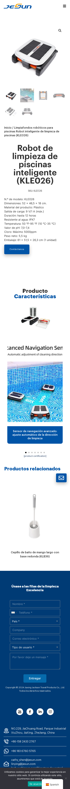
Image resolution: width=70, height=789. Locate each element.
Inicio (8, 127)
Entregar (35, 678)
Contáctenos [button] (17, 249)
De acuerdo (36, 784)
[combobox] (14, 612)
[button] (26, 452)
